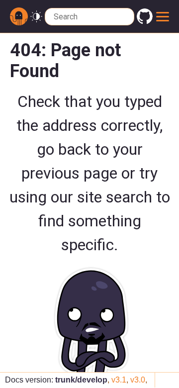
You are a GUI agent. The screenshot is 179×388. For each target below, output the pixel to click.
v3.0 (137, 380)
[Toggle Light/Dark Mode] (36, 16)
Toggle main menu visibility (162, 16)
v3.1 (118, 380)
